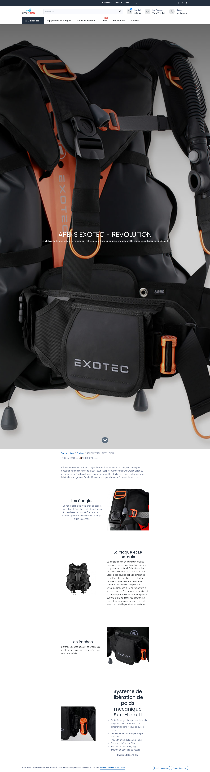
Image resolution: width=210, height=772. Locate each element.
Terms (128, 3)
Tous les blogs (67, 453)
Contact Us (107, 3)
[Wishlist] (147, 11)
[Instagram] (186, 2)
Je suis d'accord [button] (179, 768)
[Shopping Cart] (129, 11)
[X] (182, 2)
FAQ (135, 3)
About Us (118, 3)
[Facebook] (179, 2)
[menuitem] (33, 20)
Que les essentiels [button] (161, 768)
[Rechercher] (120, 11)
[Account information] (172, 11)
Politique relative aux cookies (112, 767)
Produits (80, 453)
